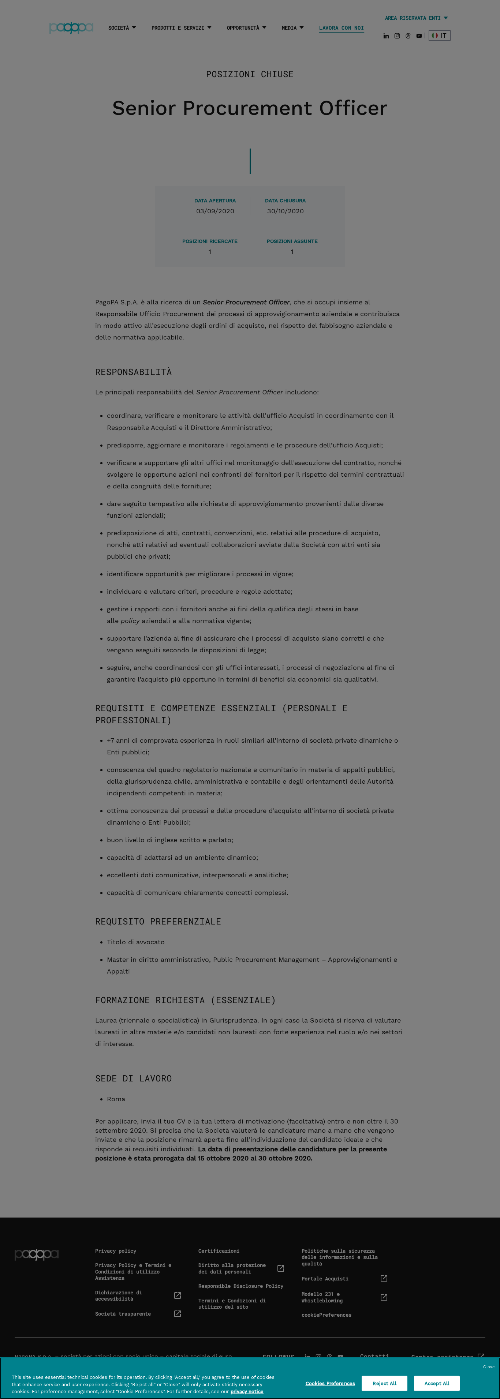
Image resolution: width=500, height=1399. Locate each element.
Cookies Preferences (330, 1383)
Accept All (437, 1383)
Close (489, 1367)
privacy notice (247, 1391)
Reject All (384, 1383)
